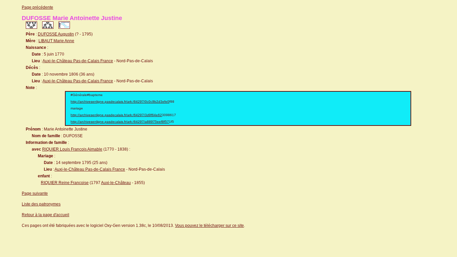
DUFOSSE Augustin (56, 34)
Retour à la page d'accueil (45, 214)
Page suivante (35, 193)
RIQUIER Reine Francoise (65, 182)
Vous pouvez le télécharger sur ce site (209, 225)
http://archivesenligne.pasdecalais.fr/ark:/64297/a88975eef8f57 (120, 121)
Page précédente (37, 7)
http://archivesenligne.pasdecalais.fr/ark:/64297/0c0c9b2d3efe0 (120, 101)
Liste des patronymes (41, 204)
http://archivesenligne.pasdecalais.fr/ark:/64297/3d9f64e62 (116, 115)
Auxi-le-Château (116, 182)
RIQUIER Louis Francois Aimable (72, 149)
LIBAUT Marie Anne (56, 40)
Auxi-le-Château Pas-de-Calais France (77, 61)
